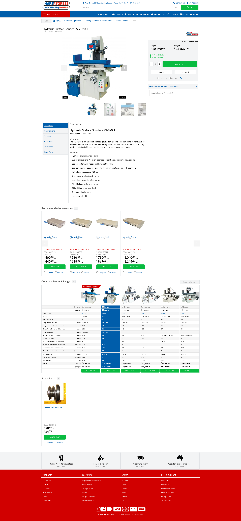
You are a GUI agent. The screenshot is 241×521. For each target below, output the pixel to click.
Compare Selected (189, 282)
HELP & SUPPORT (168, 475)
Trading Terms (166, 501)
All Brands (46, 488)
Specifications (49, 131)
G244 (163, 313)
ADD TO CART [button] (55, 267)
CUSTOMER (87, 475)
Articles (185, 14)
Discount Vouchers (167, 493)
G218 (84, 313)
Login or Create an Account (91, 480)
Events (124, 493)
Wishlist (84, 493)
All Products (47, 480)
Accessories (48, 141)
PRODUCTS (47, 475)
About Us (125, 480)
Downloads (48, 146)
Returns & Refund (88, 501)
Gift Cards (173, 14)
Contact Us (165, 484)
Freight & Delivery (88, 497)
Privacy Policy (166, 497)
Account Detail (87, 484)
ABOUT (125, 475)
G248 (182, 313)
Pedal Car (119, 14)
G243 (143, 313)
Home (58, 21)
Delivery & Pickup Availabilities (165, 86)
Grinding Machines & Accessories (98, 21)
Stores (195, 14)
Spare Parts (48, 152)
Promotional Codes (168, 488)
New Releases (159, 14)
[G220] (94, 68)
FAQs (123, 501)
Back (47, 21)
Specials (145, 14)
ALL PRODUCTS (53, 14)
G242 (123, 313)
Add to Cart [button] (179, 64)
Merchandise (132, 14)
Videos (45, 497)
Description (48, 125)
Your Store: (89, 3)
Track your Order (88, 488)
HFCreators (105, 14)
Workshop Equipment (72, 21)
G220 (103, 313)
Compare (47, 136)
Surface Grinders (122, 21)
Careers (124, 488)
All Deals (45, 484)
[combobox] (173, 93)
